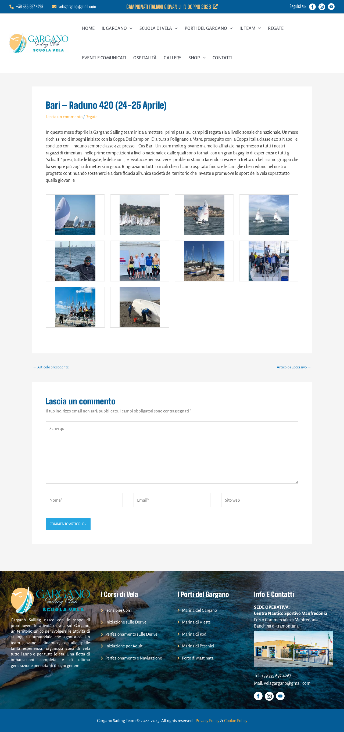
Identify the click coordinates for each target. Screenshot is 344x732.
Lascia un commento (64, 116)
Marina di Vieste (196, 622)
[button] (129, 28)
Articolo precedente (51, 367)
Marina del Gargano (199, 610)
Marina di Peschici (197, 646)
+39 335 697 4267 (29, 6)
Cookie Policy (235, 720)
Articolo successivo (294, 367)
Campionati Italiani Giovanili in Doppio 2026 (169, 6)
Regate (91, 116)
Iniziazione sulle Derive (125, 622)
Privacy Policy (207, 720)
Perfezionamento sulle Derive (131, 634)
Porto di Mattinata (197, 658)
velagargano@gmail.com (77, 6)
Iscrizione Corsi (118, 610)
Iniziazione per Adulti (124, 646)
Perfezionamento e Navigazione (133, 658)
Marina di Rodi (194, 634)
